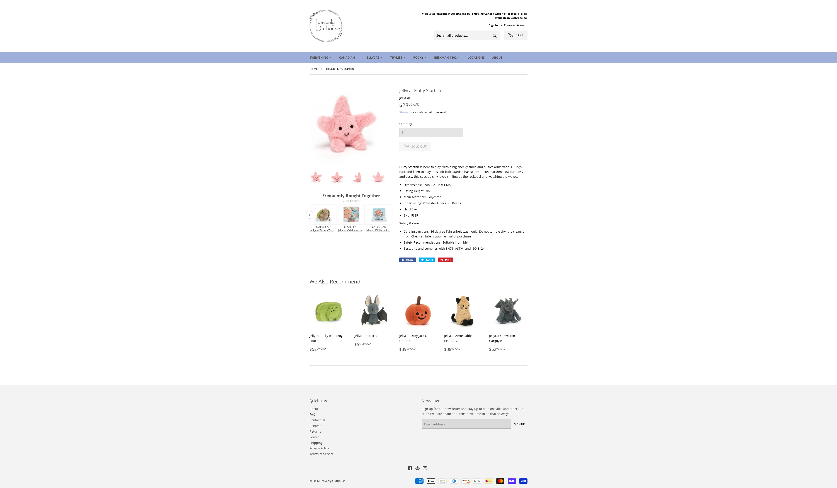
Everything (319, 57)
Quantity (405, 124)
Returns (315, 431)
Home (314, 69)
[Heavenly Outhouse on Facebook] (410, 469)
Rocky (418, 57)
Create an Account (515, 25)
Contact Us (317, 420)
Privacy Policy (319, 448)
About (497, 57)
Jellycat (373, 57)
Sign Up (519, 424)
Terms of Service (322, 454)
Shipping (405, 112)
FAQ (312, 414)
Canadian (347, 57)
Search (315, 437)
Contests (316, 426)
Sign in (493, 25)
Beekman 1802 (446, 57)
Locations (476, 57)
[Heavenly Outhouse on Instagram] (425, 469)
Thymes (396, 57)
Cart (519, 35)
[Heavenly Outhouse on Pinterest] (417, 469)
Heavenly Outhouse (332, 481)
